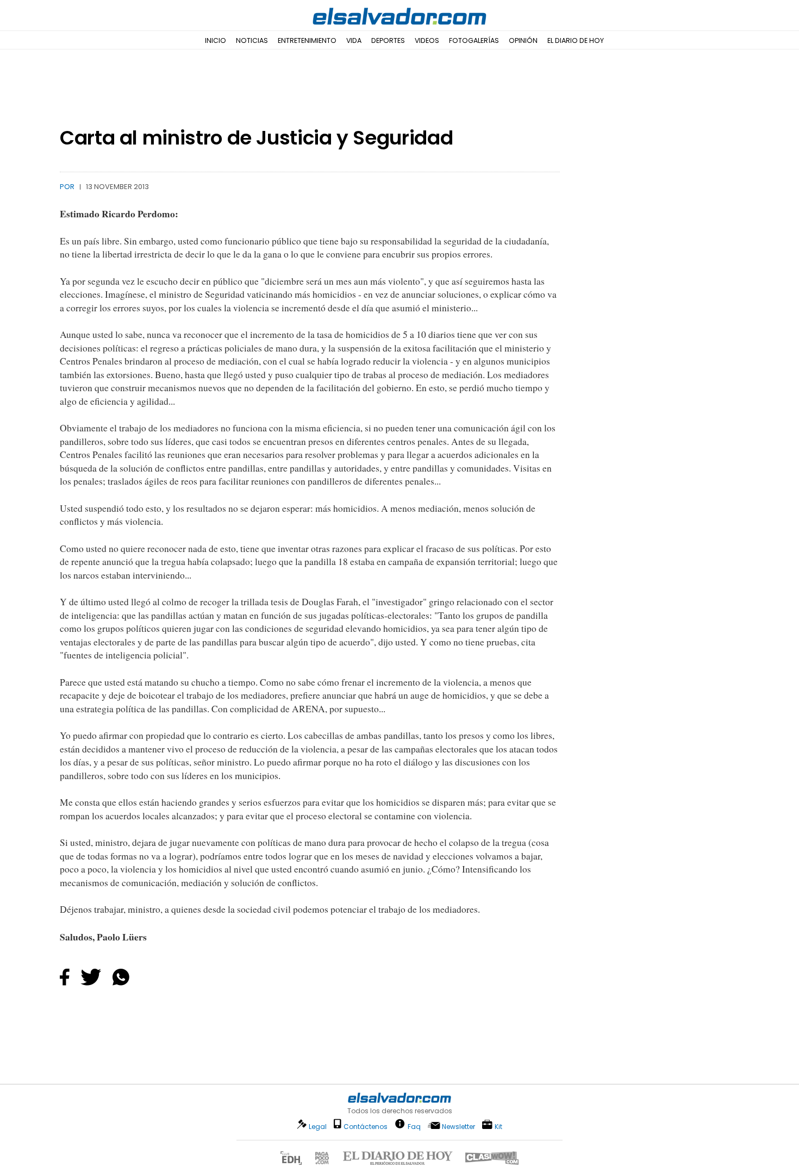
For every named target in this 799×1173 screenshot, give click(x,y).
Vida (353, 40)
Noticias (252, 40)
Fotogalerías (474, 40)
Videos (427, 40)
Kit (498, 1126)
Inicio (215, 40)
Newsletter (458, 1126)
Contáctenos (366, 1126)
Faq (414, 1126)
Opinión (523, 40)
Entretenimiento (307, 40)
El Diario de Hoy (575, 40)
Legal (318, 1126)
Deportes (388, 40)
